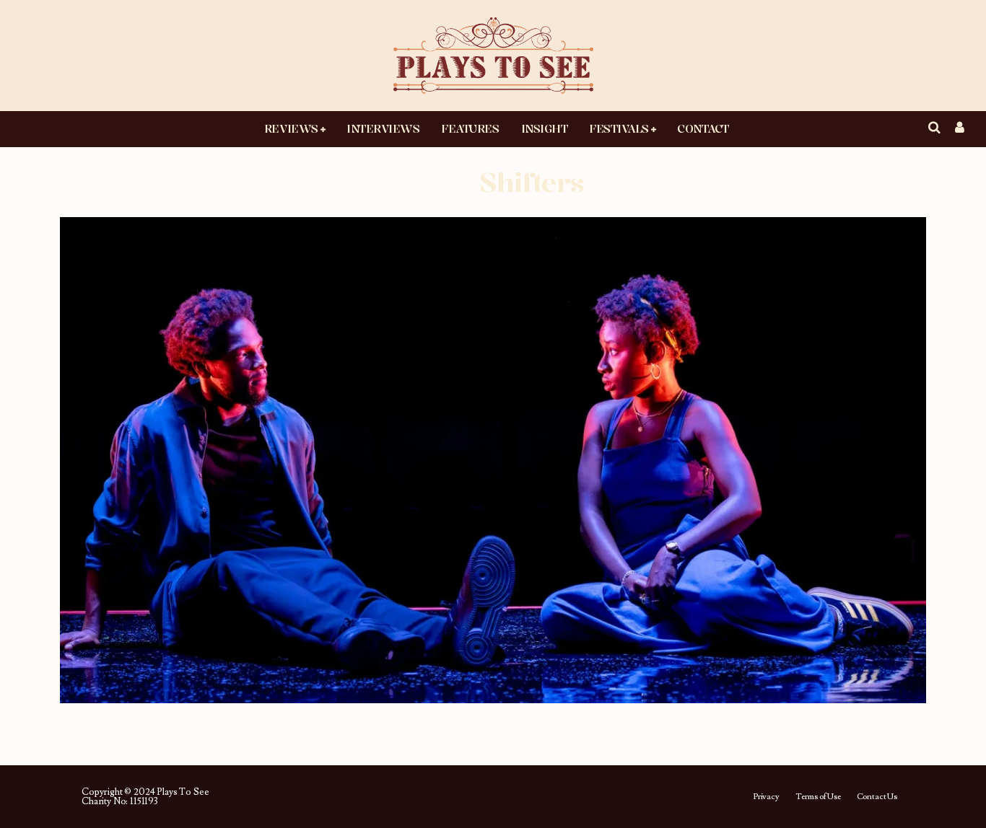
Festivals (619, 128)
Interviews (382, 128)
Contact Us (877, 797)
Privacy (766, 797)
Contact (703, 128)
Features (470, 128)
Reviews (291, 128)
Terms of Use (818, 797)
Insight (544, 128)
